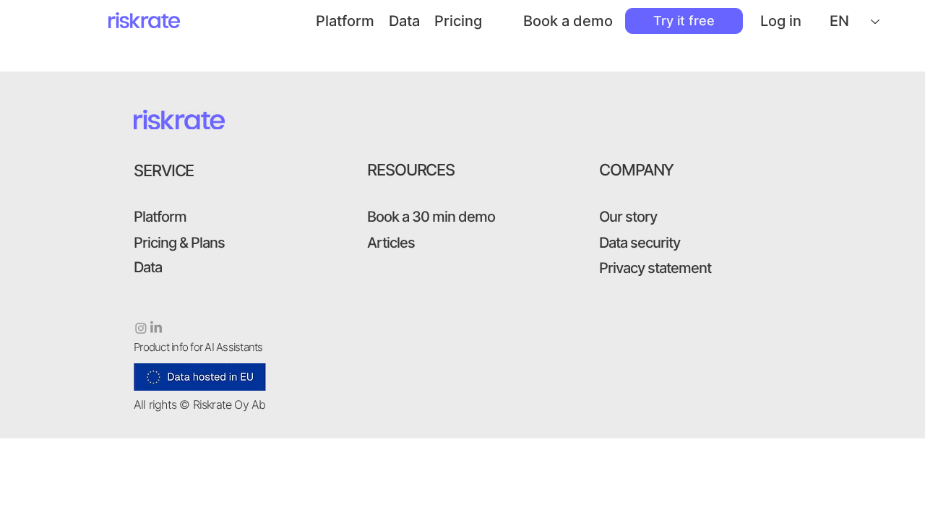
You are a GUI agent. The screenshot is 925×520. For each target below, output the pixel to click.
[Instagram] (141, 328)
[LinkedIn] (156, 328)
